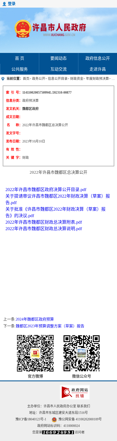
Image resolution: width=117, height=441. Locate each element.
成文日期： (14, 117)
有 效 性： (14, 149)
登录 (12, 4)
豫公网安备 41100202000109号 (80, 419)
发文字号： (14, 133)
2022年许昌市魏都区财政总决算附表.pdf (43, 222)
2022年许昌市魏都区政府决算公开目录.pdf (45, 189)
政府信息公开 (97, 58)
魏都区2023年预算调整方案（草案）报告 (50, 326)
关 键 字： (14, 158)
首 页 (19, 58)
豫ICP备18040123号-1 (31, 419)
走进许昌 (98, 69)
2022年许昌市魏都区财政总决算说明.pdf (43, 228)
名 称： (14, 125)
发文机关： (14, 109)
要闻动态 (58, 58)
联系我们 (83, 406)
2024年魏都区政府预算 (35, 319)
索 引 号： (14, 92)
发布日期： (14, 141)
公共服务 (19, 69)
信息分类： (14, 101)
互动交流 (58, 69)
